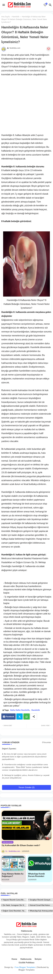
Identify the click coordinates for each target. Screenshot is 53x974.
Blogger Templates (26, 970)
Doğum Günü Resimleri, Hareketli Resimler (15, 911)
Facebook (10, 717)
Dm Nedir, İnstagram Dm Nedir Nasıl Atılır (15, 905)
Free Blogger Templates (25, 967)
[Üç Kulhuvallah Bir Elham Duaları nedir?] (26, 825)
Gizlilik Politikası (26, 962)
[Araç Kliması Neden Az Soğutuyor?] (13, 863)
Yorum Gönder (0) (26, 787)
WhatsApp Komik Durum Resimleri (36, 875)
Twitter (19, 716)
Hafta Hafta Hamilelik (19, 710)
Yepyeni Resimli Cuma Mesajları (15, 900)
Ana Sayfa (5, 17)
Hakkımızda (25, 959)
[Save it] (48, 48)
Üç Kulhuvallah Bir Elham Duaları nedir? (21, 845)
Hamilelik (15, 17)
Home (14, 959)
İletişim (38, 959)
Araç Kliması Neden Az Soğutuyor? (13, 875)
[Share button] (33, 716)
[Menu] (3, 5)
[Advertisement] (26, 102)
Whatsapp (26, 716)
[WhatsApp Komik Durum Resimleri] (39, 863)
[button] (50, 5)
